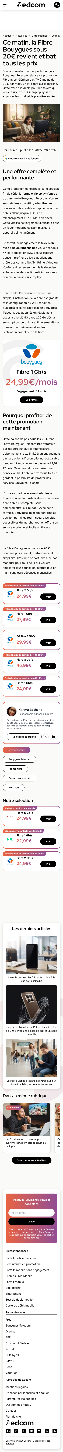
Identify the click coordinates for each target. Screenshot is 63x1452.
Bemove (10, 1443)
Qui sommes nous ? (18, 1404)
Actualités (21, 35)
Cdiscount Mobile (17, 1343)
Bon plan (14, 787)
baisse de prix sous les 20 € (29, 439)
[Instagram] (39, 1431)
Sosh (9, 1367)
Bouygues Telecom (19, 759)
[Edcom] (31, 4)
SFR (8, 1337)
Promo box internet (20, 778)
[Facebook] (24, 1431)
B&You (10, 1361)
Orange (10, 1331)
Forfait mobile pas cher (21, 1258)
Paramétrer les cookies (21, 1398)
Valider (32, 1221)
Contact (11, 1410)
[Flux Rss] (54, 1431)
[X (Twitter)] (46, 736)
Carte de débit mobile (20, 1305)
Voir (48, 596)
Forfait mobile (15, 1282)
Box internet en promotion (23, 1264)
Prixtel (10, 1349)
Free (8, 1319)
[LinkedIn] (53, 736)
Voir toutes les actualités (32, 1160)
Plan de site (13, 1416)
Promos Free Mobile (19, 1276)
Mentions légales (17, 1387)
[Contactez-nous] (57, 5)
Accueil (7, 35)
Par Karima (10, 150)
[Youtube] (31, 1431)
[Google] (8, 1431)
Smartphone (14, 1293)
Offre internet (39, 35)
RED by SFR (13, 1355)
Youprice (11, 1373)
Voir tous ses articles (24, 736)
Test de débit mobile (19, 1299)
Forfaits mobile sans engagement (27, 1270)
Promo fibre (15, 768)
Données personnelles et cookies (27, 1393)
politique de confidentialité (28, 1235)
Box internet (13, 1287)
